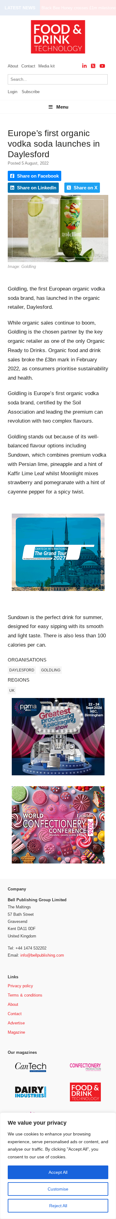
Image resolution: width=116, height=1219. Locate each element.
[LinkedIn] (84, 66)
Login (12, 91)
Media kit (46, 66)
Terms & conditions (25, 995)
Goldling (50, 670)
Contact (28, 66)
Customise (58, 1189)
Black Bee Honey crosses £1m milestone (78, 8)
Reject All (58, 1205)
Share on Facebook (37, 176)
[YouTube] (102, 66)
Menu (62, 107)
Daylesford (21, 670)
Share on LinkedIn (36, 187)
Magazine (16, 1032)
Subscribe (31, 91)
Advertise (16, 1023)
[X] (93, 66)
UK (12, 690)
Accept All (58, 1172)
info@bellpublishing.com (42, 955)
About (13, 66)
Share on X (84, 187)
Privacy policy (20, 986)
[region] (58, 1166)
